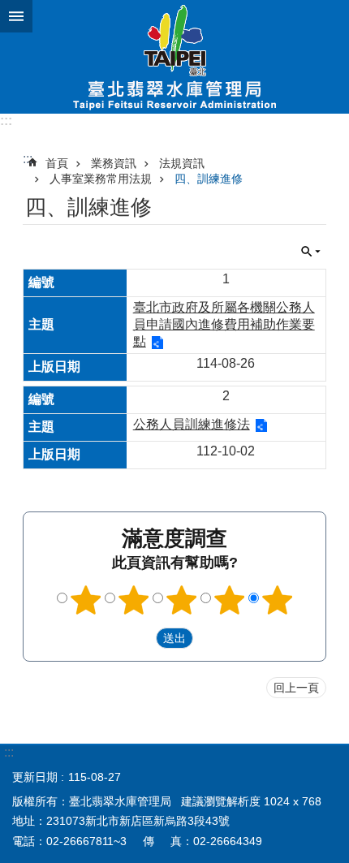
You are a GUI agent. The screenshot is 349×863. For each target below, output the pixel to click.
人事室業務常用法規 (101, 178)
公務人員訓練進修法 (191, 424)
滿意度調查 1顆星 (86, 600)
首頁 (56, 163)
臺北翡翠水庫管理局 (174, 57)
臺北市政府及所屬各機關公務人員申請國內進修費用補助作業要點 (224, 324)
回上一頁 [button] (296, 687)
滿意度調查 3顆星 (181, 600)
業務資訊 (113, 163)
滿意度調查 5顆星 (277, 600)
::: (6, 120)
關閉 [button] (16, 16)
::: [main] (27, 159)
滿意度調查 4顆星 (229, 600)
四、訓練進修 (208, 178)
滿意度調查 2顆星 (133, 600)
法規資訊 (182, 163)
